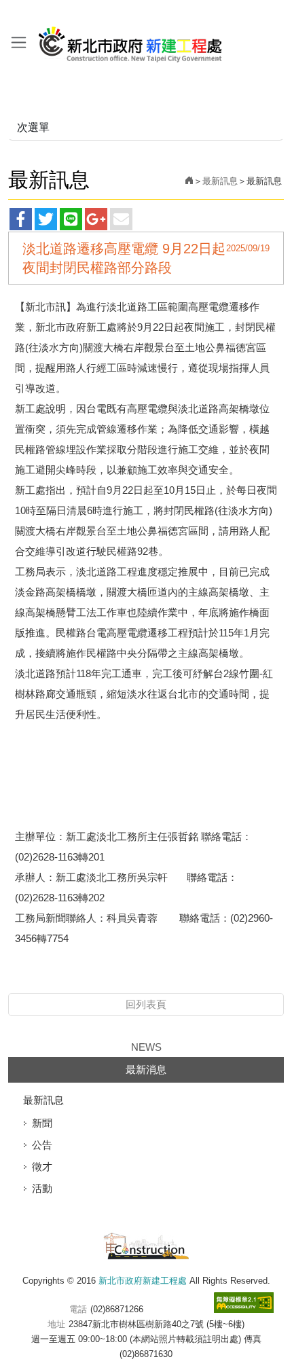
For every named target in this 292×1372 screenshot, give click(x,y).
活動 (42, 1188)
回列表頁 (146, 1004)
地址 (56, 1324)
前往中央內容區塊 (40, 12)
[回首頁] (189, 181)
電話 (78, 1309)
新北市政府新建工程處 (131, 39)
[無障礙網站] (244, 1302)
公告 (42, 1145)
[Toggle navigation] (19, 42)
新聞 (42, 1123)
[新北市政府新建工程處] (146, 1244)
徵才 (42, 1166)
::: (4, 12)
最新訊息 (220, 181)
